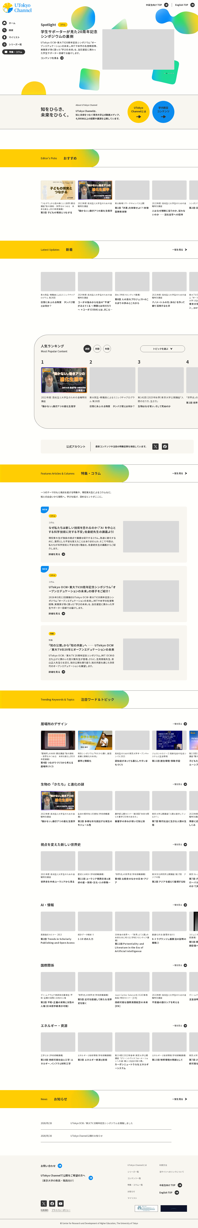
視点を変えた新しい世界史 (61, 844)
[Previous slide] (34, 49)
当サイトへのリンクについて (171, 1171)
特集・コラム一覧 (135, 1184)
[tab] (164, 73)
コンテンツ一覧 (134, 1178)
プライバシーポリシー (61, 1210)
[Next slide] (181, 49)
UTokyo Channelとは (137, 1165)
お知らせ (131, 1191)
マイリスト (132, 1198)
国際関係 (47, 965)
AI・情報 (47, 904)
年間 (107, 348)
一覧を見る (177, 249)
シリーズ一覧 (133, 1171)
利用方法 (163, 1165)
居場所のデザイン (54, 723)
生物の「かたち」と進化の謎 (62, 784)
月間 (97, 348)
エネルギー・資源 (54, 1025)
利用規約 (44, 1210)
